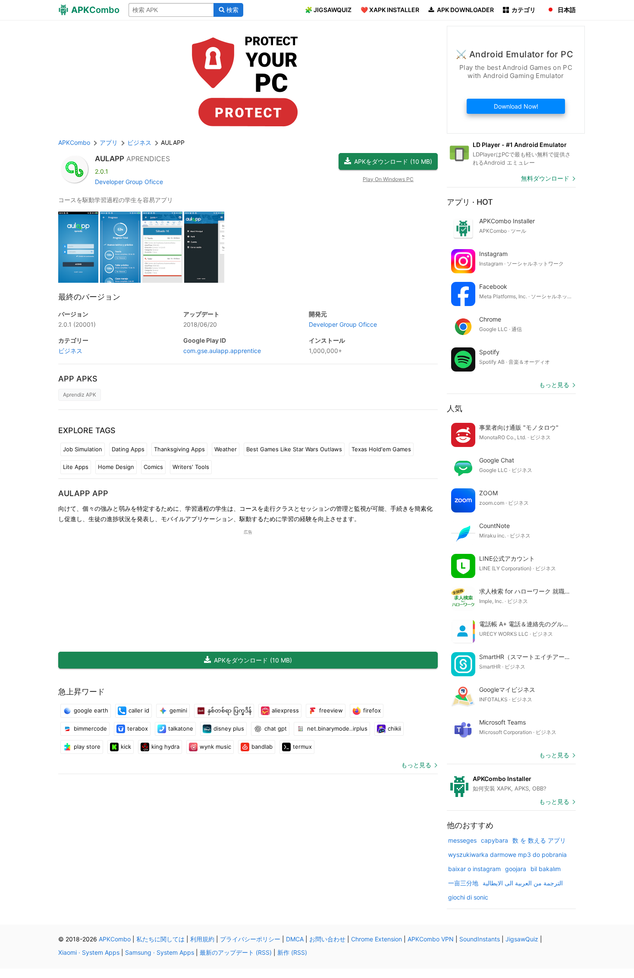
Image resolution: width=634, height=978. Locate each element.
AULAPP (109, 158)
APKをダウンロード (393, 161)
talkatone (180, 728)
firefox (372, 710)
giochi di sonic (468, 897)
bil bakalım (545, 868)
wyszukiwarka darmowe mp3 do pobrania (507, 854)
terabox (137, 728)
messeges (462, 840)
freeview (331, 710)
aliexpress (285, 710)
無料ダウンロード (545, 178)
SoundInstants (479, 939)
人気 (454, 408)
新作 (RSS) (292, 952)
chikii (394, 728)
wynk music (215, 746)
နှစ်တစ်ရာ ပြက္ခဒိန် (229, 710)
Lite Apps (75, 466)
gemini (178, 710)
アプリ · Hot (470, 201)
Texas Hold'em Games (381, 449)
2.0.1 (77, 324)
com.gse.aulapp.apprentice (222, 350)
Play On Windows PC (388, 179)
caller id (139, 710)
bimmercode (90, 728)
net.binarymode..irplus (337, 728)
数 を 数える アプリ (539, 840)
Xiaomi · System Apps (88, 952)
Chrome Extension (376, 939)
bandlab (262, 746)
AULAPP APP (83, 493)
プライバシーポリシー (250, 939)
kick (126, 746)
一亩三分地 (463, 883)
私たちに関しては (160, 939)
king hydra (165, 746)
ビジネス (70, 350)
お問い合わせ (327, 939)
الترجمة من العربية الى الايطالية (523, 883)
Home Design (116, 466)
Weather (225, 449)
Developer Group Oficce (129, 181)
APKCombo (74, 142)
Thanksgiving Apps (179, 449)
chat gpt (275, 728)
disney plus (228, 728)
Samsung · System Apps (159, 952)
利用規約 (202, 939)
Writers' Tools (191, 466)
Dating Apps (128, 449)
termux (302, 746)
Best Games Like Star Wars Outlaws (294, 449)
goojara (515, 868)
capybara (494, 840)
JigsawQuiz (521, 939)
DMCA (295, 939)
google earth (91, 710)
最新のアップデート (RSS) (236, 952)
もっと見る (416, 765)
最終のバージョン (89, 296)
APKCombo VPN (431, 939)
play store (87, 746)
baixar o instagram (474, 868)
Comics (153, 466)
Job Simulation (82, 449)
